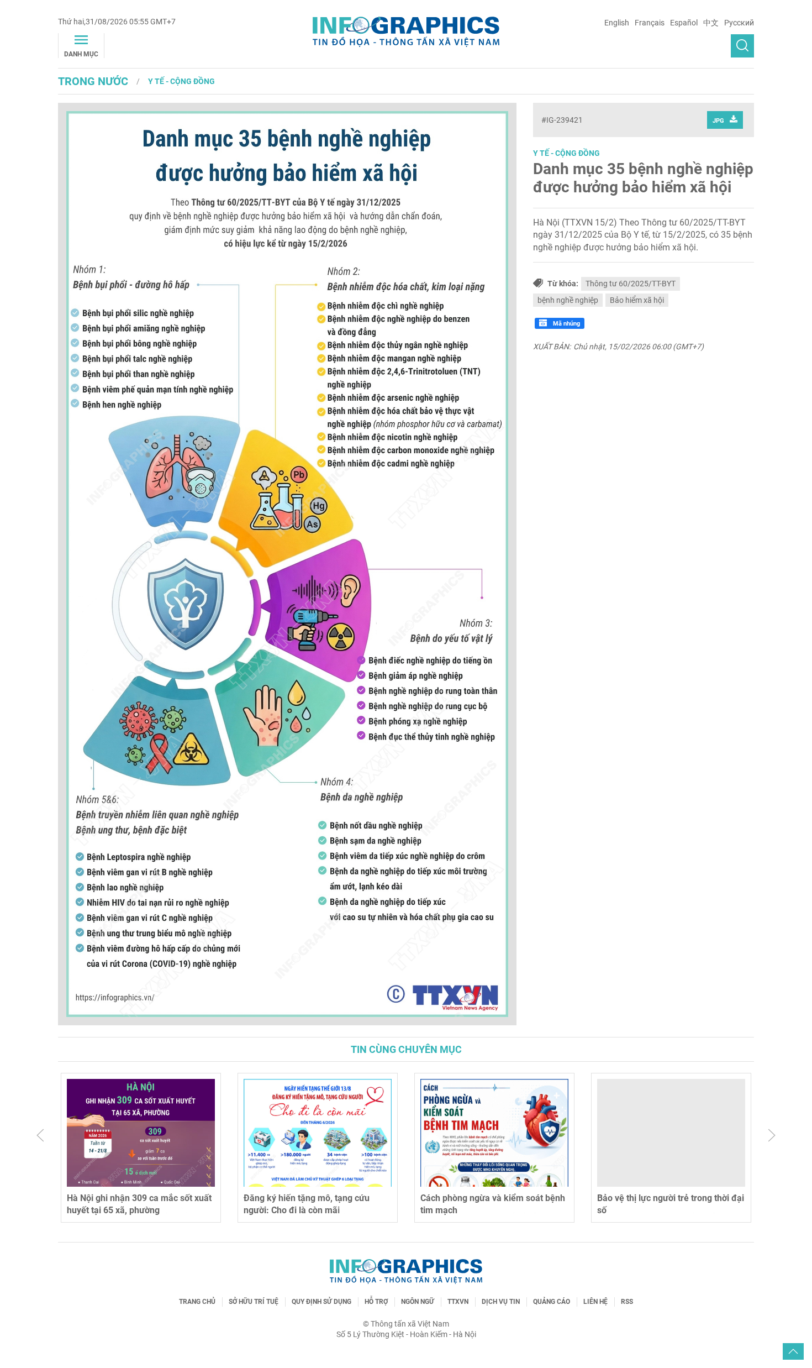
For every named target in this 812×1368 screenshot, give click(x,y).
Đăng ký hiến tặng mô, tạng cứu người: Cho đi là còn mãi (130, 1204)
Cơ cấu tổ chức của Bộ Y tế (650, 1198)
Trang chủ (197, 1302)
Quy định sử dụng (321, 1302)
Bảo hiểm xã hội (637, 300)
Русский (739, 22)
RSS (627, 1302)
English (616, 22)
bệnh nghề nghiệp (567, 300)
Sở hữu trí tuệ (253, 1302)
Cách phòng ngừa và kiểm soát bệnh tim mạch (316, 1204)
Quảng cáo (551, 1302)
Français (650, 22)
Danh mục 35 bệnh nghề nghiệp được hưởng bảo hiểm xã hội (643, 178)
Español (684, 22)
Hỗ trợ (376, 1302)
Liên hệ (595, 1302)
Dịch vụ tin (501, 1302)
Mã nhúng (565, 323)
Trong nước (93, 81)
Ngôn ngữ (417, 1302)
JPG (718, 120)
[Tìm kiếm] (742, 45)
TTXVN (457, 1302)
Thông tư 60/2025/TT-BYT (631, 283)
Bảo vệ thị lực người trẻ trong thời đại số (493, 1204)
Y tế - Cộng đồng (181, 81)
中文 (711, 22)
